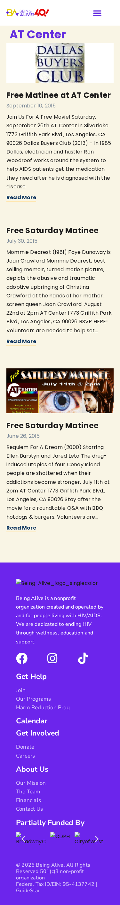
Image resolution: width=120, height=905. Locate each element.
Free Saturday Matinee (52, 230)
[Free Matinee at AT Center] (60, 63)
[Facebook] (22, 658)
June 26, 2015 (23, 436)
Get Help (31, 676)
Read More (21, 197)
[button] (97, 13)
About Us (32, 769)
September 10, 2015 (31, 105)
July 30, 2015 (22, 241)
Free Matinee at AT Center (58, 95)
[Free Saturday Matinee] (60, 390)
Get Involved (37, 733)
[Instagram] (52, 658)
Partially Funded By (50, 823)
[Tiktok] (83, 658)
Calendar (32, 721)
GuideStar (28, 890)
